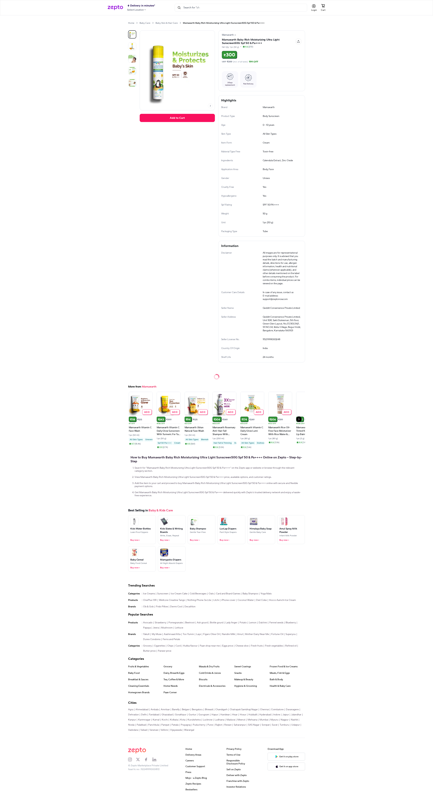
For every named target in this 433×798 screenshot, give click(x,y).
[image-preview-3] (132, 71)
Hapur (214, 714)
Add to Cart (177, 118)
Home (131, 23)
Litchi (216, 600)
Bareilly (176, 709)
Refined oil (291, 645)
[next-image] (210, 105)
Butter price (149, 650)
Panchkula (153, 724)
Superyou (290, 634)
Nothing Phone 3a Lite (199, 600)
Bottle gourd (216, 622)
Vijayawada (176, 730)
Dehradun (133, 714)
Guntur (192, 714)
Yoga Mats (266, 593)
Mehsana (252, 719)
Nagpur (285, 719)
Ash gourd (202, 622)
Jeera (156, 627)
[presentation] (137, 23)
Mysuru (274, 719)
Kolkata (174, 719)
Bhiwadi (209, 709)
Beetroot (190, 622)
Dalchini (263, 622)
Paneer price (164, 650)
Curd (178, 645)
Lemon (252, 622)
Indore (276, 714)
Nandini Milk (228, 634)
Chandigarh (221, 709)
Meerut (241, 719)
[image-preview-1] (132, 46)
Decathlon (189, 606)
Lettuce (179, 627)
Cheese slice (242, 645)
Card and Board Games (228, 593)
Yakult (146, 634)
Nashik (294, 719)
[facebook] (148, 759)
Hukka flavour (190, 645)
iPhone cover (228, 600)
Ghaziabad (167, 714)
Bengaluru (197, 709)
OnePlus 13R (150, 600)
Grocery (147, 645)
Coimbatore (277, 709)
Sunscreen (162, 593)
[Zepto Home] (115, 7)
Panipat (165, 724)
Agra (130, 709)
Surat (274, 724)
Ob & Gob (148, 606)
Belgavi (186, 709)
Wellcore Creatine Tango (172, 600)
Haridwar (225, 714)
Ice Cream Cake (179, 593)
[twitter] (140, 759)
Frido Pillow (162, 606)
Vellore (164, 730)
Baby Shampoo (250, 593)
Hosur (243, 714)
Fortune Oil (277, 634)
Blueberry (290, 622)
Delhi (144, 714)
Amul (240, 634)
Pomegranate (175, 622)
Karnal (156, 719)
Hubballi (252, 714)
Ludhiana (219, 719)
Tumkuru (284, 724)
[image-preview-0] (132, 34)
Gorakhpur (180, 714)
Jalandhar (296, 714)
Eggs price (227, 645)
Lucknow (207, 719)
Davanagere (292, 709)
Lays (198, 634)
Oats (211, 593)
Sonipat (266, 724)
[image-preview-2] (132, 59)
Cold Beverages (198, 593)
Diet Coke (261, 600)
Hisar (235, 714)
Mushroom (167, 627)
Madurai (230, 719)
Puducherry (199, 724)
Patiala (174, 724)
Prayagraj (186, 724)
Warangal (189, 730)
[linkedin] (156, 759)
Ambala (155, 709)
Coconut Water (246, 600)
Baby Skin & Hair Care (167, 23)
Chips (170, 645)
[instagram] (132, 759)
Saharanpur (240, 724)
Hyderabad (265, 714)
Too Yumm (188, 634)
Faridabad (154, 714)
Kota (182, 719)
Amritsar (165, 709)
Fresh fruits (257, 645)
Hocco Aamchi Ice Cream (282, 600)
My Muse (157, 634)
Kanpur (132, 719)
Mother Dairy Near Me (257, 634)
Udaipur (295, 724)
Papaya (147, 627)
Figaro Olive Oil (211, 634)
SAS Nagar (253, 724)
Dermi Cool (176, 606)
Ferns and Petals (171, 639)
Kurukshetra (194, 719)
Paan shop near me (210, 645)
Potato (243, 622)
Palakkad (141, 724)
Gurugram (203, 714)
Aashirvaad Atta (172, 634)
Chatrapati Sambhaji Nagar (244, 709)
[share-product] (298, 41)
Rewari (228, 724)
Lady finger (231, 622)
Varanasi (153, 730)
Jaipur (285, 714)
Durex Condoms (151, 639)
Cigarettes (159, 645)
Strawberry (160, 622)
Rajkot (218, 724)
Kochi (165, 719)
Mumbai (263, 719)
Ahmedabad (141, 709)
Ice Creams (149, 593)
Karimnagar (144, 719)
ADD (147, 412)
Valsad (143, 730)
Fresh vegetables (274, 645)
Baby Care (145, 23)
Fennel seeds (276, 622)
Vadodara (133, 730)
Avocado (147, 622)
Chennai (264, 709)
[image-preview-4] (132, 83)
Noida (131, 724)
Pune (210, 724)
